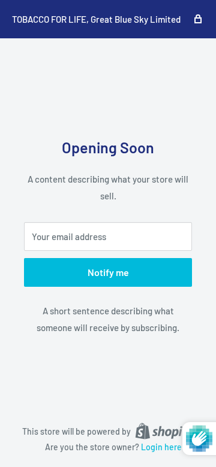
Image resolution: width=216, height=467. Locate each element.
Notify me (108, 272)
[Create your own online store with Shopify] (164, 430)
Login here (161, 447)
